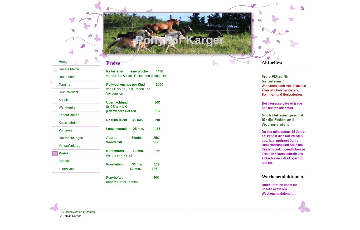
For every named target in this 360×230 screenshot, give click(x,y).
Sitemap (90, 211)
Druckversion (73, 211)
